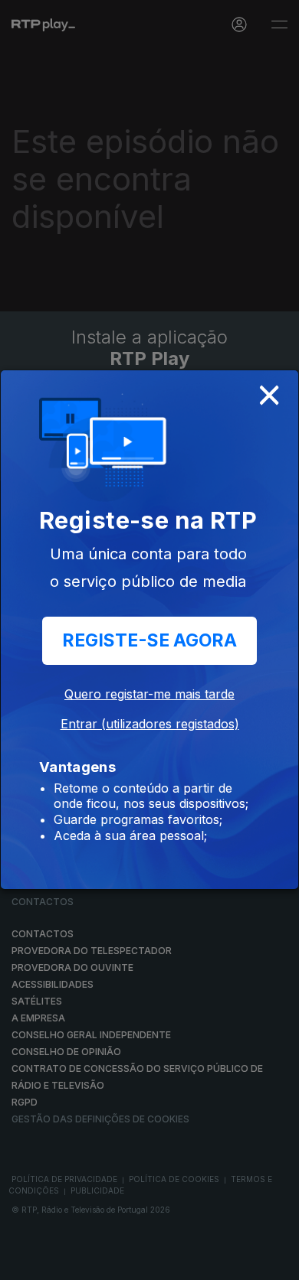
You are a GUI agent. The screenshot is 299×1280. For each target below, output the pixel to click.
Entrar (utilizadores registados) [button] (150, 723)
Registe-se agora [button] (149, 640)
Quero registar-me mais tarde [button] (149, 694)
